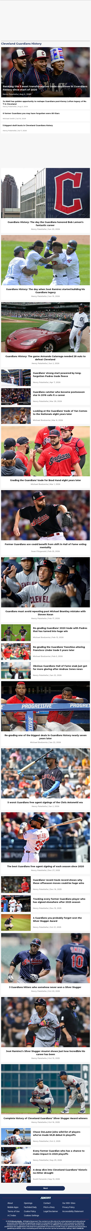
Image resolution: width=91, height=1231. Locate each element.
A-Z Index (12, 1215)
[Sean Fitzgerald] (38, 551)
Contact (47, 1203)
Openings (28, 1203)
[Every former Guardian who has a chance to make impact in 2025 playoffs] (45, 1155)
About (10, 1203)
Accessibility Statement (72, 1211)
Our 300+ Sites (68, 1203)
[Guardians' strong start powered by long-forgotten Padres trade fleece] (45, 377)
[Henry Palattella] (10, 94)
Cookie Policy (30, 1211)
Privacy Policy (68, 1207)
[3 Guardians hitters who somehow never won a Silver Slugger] (45, 964)
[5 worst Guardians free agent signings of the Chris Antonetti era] (45, 779)
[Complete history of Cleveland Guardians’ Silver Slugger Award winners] (45, 1095)
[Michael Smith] (9, 118)
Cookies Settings (31, 1215)
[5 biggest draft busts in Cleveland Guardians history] (45, 128)
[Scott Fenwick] (40, 1179)
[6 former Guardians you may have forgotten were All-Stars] (45, 116)
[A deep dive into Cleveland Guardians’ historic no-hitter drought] (45, 1174)
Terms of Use (14, 1211)
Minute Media (16, 1221)
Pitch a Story (49, 1207)
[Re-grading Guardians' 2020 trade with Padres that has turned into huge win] (45, 632)
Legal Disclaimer (51, 1211)
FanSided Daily (30, 1207)
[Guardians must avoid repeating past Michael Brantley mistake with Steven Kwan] (45, 589)
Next (45, 1188)
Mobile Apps (13, 1207)
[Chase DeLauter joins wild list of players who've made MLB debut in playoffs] (45, 1136)
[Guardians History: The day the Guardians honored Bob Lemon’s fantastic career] (45, 200)
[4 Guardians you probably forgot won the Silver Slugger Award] (45, 922)
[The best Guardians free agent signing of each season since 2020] (45, 843)
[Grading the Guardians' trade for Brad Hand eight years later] (45, 457)
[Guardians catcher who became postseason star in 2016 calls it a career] (45, 396)
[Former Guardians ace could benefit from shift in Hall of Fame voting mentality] (45, 522)
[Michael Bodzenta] (41, 420)
